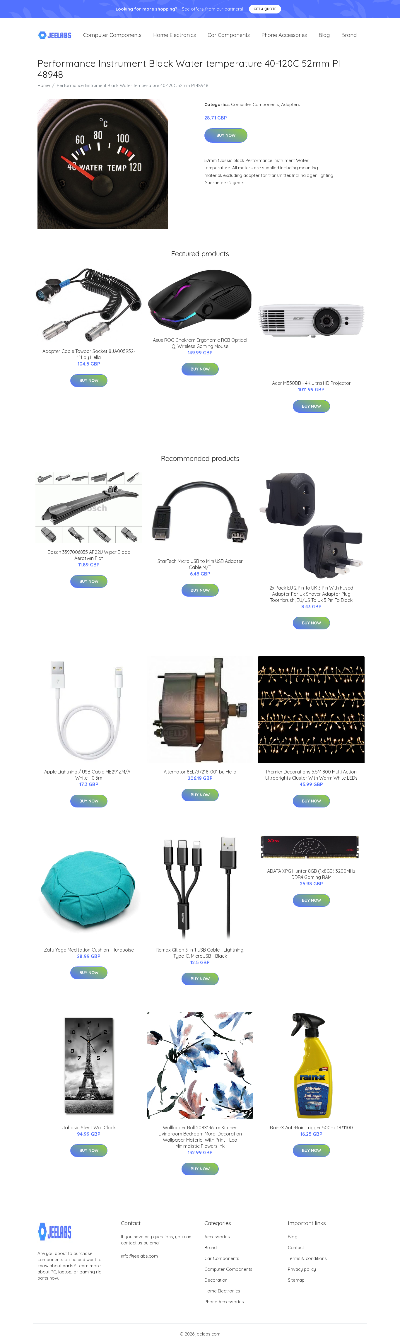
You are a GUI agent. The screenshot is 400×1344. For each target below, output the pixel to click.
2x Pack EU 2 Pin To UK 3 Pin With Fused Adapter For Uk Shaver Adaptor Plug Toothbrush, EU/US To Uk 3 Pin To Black (311, 594)
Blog (324, 35)
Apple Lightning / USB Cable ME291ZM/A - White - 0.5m (88, 775)
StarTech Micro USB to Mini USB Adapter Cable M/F (200, 564)
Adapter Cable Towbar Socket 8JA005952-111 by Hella (88, 354)
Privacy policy (302, 1269)
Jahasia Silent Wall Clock (89, 1127)
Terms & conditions (307, 1258)
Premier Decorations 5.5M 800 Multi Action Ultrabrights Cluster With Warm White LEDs (311, 775)
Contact (296, 1247)
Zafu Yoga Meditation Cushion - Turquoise (89, 950)
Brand (349, 35)
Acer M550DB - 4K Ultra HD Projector (311, 383)
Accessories (217, 1236)
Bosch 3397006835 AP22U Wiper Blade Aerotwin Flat (89, 555)
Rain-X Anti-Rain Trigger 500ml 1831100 (311, 1127)
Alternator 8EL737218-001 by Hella (200, 772)
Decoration (216, 1280)
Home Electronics (174, 35)
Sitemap (296, 1280)
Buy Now (225, 135)
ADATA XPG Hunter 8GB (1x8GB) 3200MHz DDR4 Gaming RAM (311, 874)
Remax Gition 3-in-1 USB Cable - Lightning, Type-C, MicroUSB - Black (200, 953)
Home (43, 85)
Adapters (290, 104)
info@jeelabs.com (139, 1256)
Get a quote (265, 9)
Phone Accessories (284, 35)
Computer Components (112, 35)
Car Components (229, 35)
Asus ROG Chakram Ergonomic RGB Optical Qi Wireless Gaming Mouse (200, 343)
